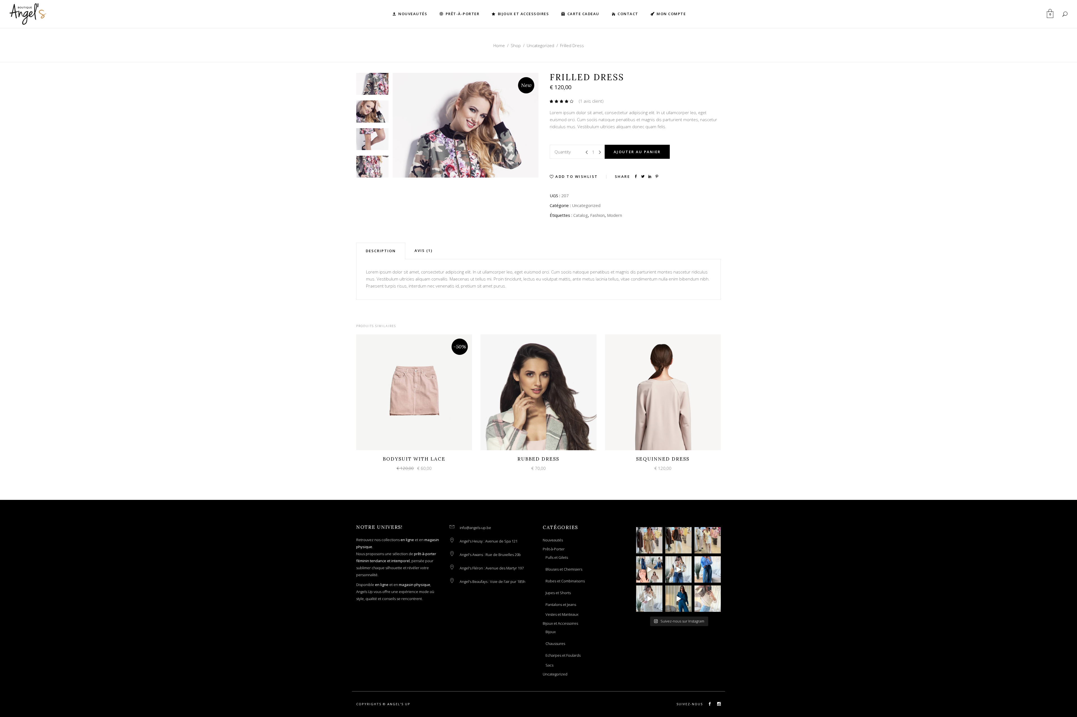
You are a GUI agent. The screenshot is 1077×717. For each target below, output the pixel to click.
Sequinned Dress (662, 459)
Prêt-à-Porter (554, 548)
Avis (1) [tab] (423, 250)
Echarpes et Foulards (563, 655)
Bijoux (551, 631)
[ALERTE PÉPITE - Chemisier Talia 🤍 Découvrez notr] (678, 569)
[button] (574, 176)
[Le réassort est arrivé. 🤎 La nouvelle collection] (649, 540)
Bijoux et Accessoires (560, 623)
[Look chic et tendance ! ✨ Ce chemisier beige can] (707, 598)
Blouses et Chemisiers (564, 569)
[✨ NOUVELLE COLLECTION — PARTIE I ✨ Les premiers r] (649, 598)
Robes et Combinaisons (565, 580)
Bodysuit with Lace (414, 459)
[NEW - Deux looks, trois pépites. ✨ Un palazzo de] (707, 569)
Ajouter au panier (637, 151)
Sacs (549, 665)
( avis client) (591, 101)
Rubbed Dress (538, 459)
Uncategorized (540, 45)
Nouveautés (553, 540)
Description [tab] (381, 250)
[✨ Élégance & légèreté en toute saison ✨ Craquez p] (649, 569)
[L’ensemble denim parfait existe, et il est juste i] (678, 598)
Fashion (597, 215)
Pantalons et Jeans (561, 604)
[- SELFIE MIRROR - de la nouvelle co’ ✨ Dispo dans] (707, 540)
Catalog (580, 215)
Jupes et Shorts (558, 592)
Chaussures (555, 643)
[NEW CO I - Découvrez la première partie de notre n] (678, 540)
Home (499, 45)
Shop (516, 45)
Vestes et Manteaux (562, 614)
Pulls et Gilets (557, 557)
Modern (614, 215)
